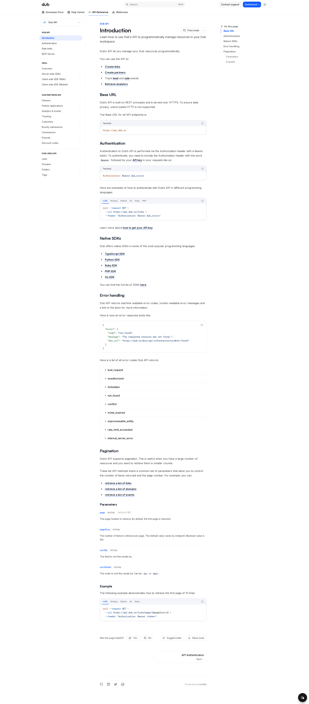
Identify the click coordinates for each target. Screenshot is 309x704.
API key (137, 160)
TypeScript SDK (115, 253)
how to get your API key (138, 227)
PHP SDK (110, 271)
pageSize (105, 529)
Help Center (78, 12)
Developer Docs (55, 12)
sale (127, 78)
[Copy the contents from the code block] (202, 123)
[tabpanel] (153, 212)
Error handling (231, 46)
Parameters (232, 56)
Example (230, 61)
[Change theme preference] (264, 4)
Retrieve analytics (116, 84)
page (102, 512)
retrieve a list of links (118, 483)
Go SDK (109, 277)
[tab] (105, 201)
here (143, 284)
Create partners (115, 72)
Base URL (229, 30)
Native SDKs (230, 41)
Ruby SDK (111, 265)
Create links (112, 66)
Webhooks (122, 12)
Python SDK (112, 259)
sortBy (104, 550)
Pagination (230, 51)
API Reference (100, 12)
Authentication (232, 36)
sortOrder (105, 567)
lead (115, 78)
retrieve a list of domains (120, 489)
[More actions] (204, 30)
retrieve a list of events (119, 494)
